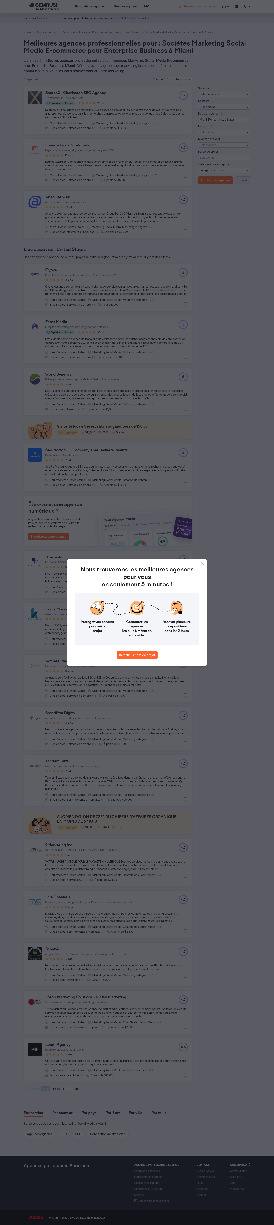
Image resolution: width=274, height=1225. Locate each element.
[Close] (202, 563)
